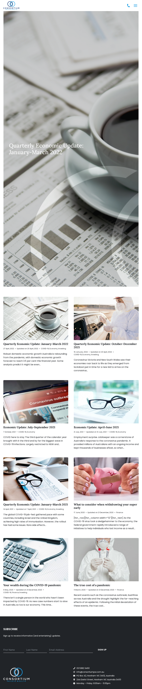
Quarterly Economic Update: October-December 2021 (105, 345)
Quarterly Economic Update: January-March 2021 (35, 504)
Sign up (102, 649)
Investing (62, 348)
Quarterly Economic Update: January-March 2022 (35, 344)
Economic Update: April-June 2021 (96, 427)
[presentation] (35, 318)
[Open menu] (135, 5)
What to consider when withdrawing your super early (105, 506)
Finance (119, 512)
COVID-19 (45, 348)
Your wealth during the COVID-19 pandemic (32, 585)
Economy (54, 348)
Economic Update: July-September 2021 (29, 427)
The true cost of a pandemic (92, 585)
